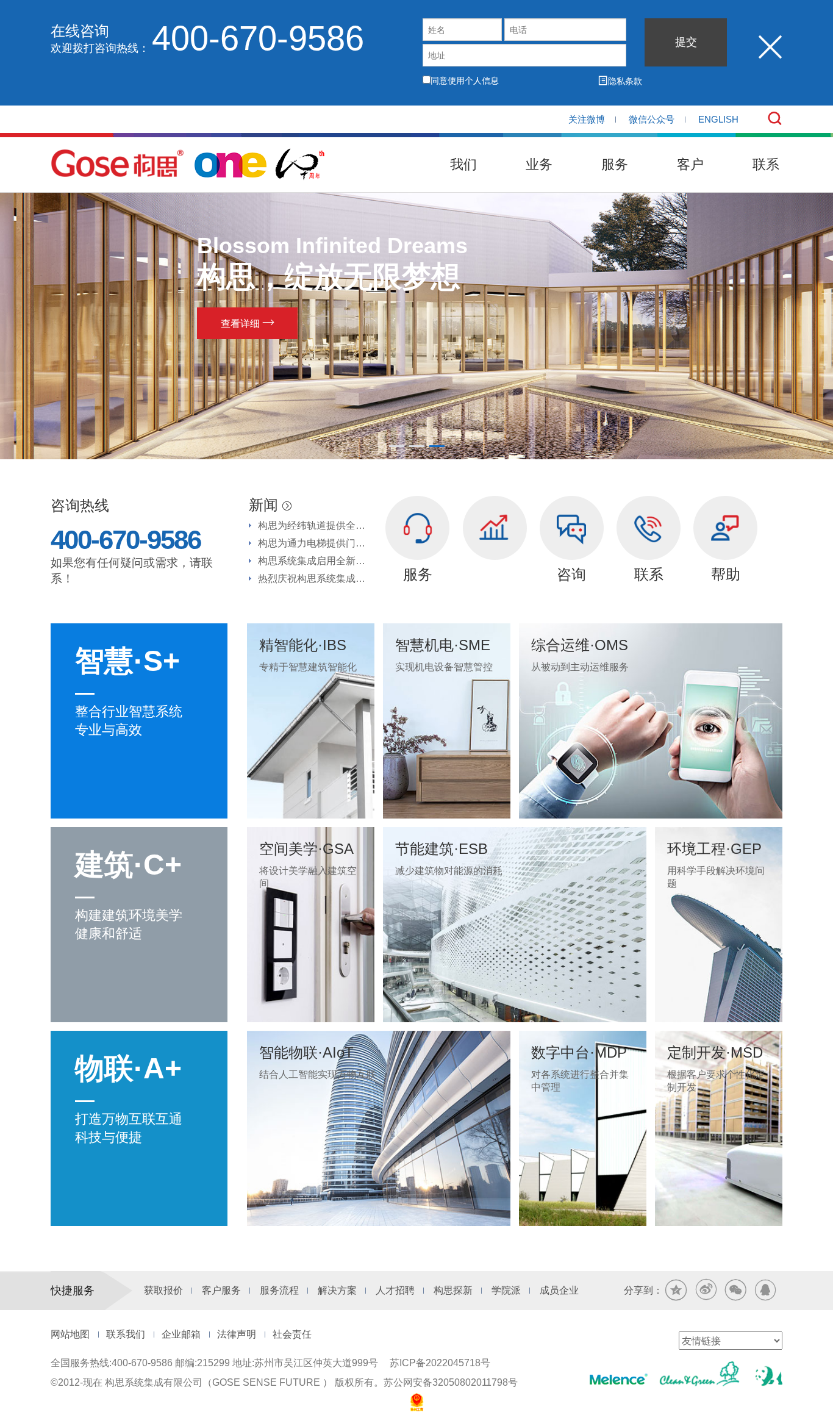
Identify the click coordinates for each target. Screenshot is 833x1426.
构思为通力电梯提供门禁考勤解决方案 (315, 543)
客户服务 (221, 1290)
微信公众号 (651, 119)
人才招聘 (395, 1290)
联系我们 (125, 1334)
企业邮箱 (181, 1334)
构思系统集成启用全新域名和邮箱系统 (315, 561)
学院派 (506, 1290)
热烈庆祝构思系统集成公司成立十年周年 (315, 578)
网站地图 (70, 1334)
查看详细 (264, 322)
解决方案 (337, 1290)
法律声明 (236, 1334)
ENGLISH (718, 119)
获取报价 (163, 1290)
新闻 (270, 504)
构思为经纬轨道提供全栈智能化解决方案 (315, 525)
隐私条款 (620, 81)
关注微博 (586, 119)
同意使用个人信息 (465, 80)
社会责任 (292, 1334)
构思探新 (453, 1290)
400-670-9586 (258, 38)
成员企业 (559, 1290)
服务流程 (279, 1290)
